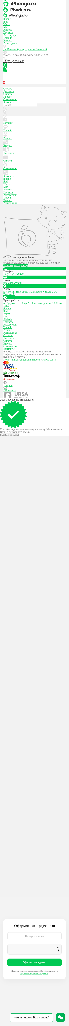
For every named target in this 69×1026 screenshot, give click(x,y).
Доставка (8, 91)
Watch (6, 24)
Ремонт (7, 40)
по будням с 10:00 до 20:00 (18, 303)
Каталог (8, 122)
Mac (5, 27)
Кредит (7, 96)
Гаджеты (8, 32)
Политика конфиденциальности (21, 359)
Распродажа (10, 43)
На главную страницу (15, 265)
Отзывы (8, 88)
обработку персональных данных (34, 974)
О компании (10, 99)
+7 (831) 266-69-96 (13, 61)
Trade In (7, 37)
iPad (5, 21)
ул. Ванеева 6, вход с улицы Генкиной (25, 49)
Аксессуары (10, 35)
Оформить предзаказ (34, 962)
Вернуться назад (9, 434)
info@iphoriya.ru (12, 282)
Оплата (7, 94)
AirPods (7, 29)
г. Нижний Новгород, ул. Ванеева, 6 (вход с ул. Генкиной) (30, 293)
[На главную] (34, 3)
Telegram (8, 385)
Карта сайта (49, 359)
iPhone (7, 18)
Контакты (9, 102)
